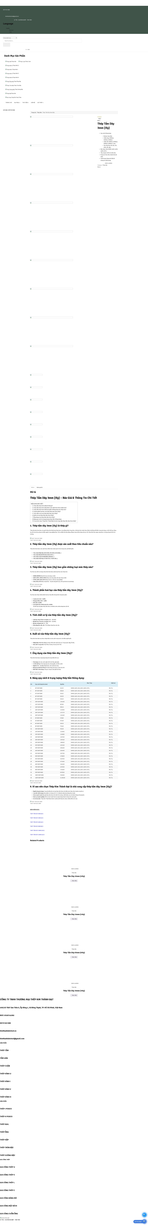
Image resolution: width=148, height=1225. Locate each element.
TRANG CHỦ (8, 102)
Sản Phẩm (16, 102)
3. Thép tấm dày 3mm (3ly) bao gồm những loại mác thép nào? (49, 509)
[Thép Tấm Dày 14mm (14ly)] (53, 893)
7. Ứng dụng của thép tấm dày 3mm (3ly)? (43, 517)
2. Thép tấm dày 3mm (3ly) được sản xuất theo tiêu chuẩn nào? (49, 507)
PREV (99, 118)
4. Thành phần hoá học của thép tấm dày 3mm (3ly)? (46, 511)
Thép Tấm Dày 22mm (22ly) (74, 876)
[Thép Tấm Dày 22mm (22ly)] (53, 855)
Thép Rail (13, 93)
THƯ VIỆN (25, 102)
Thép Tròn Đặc (17, 85)
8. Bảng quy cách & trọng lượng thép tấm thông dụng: (47, 519)
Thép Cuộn (28, 61)
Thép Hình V (16, 73)
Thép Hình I (15, 69)
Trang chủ (33, 112)
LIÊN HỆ (33, 102)
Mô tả (32, 487)
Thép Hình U (16, 65)
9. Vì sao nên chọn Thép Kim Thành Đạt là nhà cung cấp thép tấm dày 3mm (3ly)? (54, 521)
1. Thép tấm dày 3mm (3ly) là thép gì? (42, 505)
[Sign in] (3, 47)
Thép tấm (13, 61)
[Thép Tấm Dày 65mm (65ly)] (53, 931)
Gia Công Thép (17, 97)
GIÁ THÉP (40, 102)
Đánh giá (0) (39, 487)
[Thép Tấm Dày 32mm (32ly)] (53, 970)
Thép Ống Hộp (17, 81)
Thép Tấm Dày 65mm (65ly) (74, 952)
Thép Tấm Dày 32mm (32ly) (74, 991)
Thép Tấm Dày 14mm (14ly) (74, 914)
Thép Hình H (16, 77)
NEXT (98, 120)
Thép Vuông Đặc (19, 89)
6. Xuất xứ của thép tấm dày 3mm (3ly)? (43, 515)
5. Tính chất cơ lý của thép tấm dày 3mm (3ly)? (45, 513)
